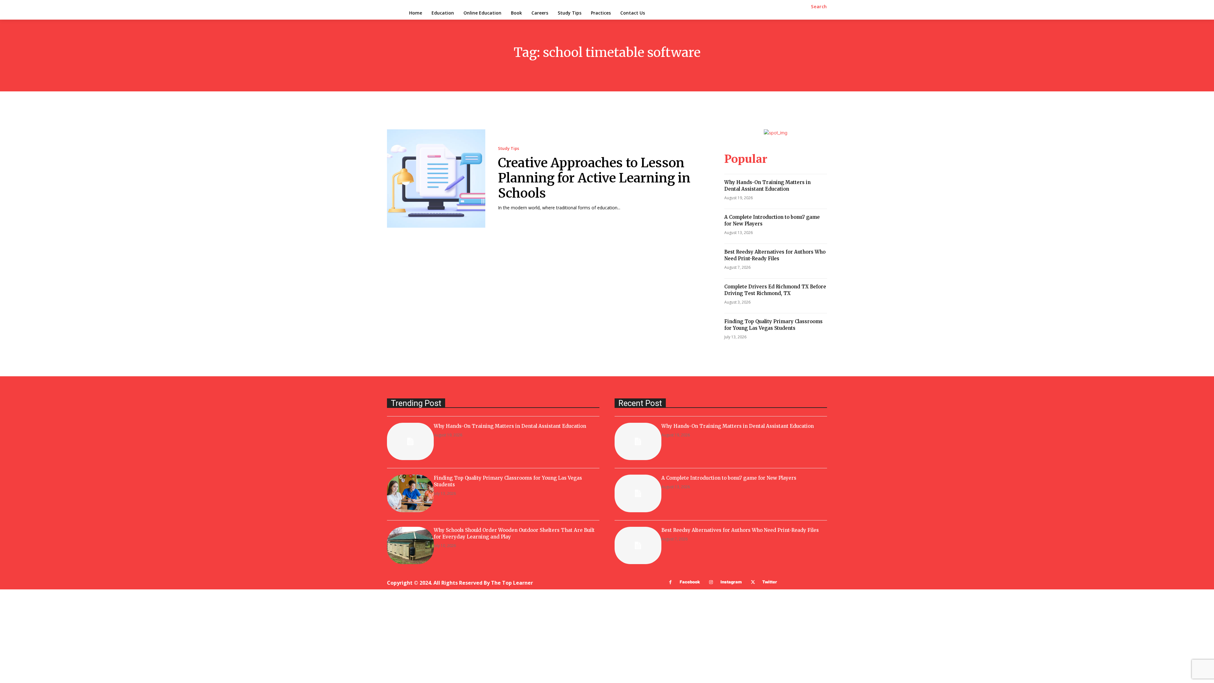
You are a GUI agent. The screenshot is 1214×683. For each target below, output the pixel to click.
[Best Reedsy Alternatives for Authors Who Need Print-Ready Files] (638, 545)
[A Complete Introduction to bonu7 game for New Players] (638, 493)
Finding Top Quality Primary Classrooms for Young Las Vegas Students (773, 324)
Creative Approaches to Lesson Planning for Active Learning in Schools (594, 178)
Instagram (731, 581)
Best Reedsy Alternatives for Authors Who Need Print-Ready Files (774, 255)
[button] (819, 6)
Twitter (769, 581)
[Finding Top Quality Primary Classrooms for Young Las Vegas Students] (410, 493)
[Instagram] (711, 582)
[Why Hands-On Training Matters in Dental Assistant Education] (410, 441)
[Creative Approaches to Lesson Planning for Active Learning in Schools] (436, 178)
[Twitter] (752, 582)
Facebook (690, 581)
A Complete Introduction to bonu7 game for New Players (728, 478)
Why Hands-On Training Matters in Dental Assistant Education (767, 185)
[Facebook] (670, 582)
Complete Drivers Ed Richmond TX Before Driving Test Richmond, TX (775, 290)
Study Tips (508, 148)
